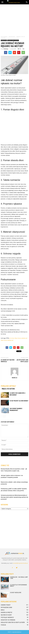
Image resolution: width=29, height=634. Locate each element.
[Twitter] (16, 567)
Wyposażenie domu (6, 607)
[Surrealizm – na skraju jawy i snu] (5, 579)
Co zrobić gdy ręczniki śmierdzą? (7, 360)
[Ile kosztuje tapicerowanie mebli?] (5, 587)
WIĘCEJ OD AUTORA (8, 389)
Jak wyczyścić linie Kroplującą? (22, 360)
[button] (26, 2)
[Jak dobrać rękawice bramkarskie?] (5, 410)
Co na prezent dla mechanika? (19, 401)
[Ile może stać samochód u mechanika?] (5, 395)
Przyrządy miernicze (7, 617)
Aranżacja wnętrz (6, 612)
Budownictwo (3, 40)
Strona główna (4, 36)
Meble (2, 610)
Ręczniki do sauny (6, 615)
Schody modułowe (15, 592)
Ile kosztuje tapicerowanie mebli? (18, 585)
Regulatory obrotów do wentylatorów (13, 622)
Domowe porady (5, 605)
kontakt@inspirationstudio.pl (20, 563)
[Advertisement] (14, 19)
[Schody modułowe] (5, 595)
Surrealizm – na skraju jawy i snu (19, 577)
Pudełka (3, 625)
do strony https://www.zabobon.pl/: (18, 338)
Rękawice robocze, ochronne (13, 40)
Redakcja (6, 48)
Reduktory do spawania (8, 620)
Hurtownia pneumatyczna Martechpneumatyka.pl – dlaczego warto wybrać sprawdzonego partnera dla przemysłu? (14, 497)
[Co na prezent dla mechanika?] (5, 402)
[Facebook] (12, 567)
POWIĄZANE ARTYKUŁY (8, 386)
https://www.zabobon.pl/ (7, 340)
